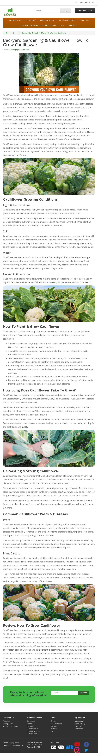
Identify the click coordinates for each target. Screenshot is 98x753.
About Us (6, 721)
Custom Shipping (33, 731)
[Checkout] (93, 2)
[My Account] (81, 2)
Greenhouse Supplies (47, 20)
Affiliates (54, 729)
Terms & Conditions (10, 726)
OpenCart (15, 743)
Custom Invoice (32, 729)
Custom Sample (32, 734)
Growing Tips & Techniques (19, 50)
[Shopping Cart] (89, 2)
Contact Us (31, 721)
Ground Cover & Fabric (67, 20)
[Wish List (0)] (86, 2)
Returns (30, 724)
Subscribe (83, 693)
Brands (53, 721)
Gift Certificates (56, 724)
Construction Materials (30, 25)
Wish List (78, 726)
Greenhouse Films (15, 20)
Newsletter (79, 729)
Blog (62, 25)
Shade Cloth (84, 20)
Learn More (72, 25)
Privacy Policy (8, 724)
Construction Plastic (49, 25)
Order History (80, 724)
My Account (79, 721)
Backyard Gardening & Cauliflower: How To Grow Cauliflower (44, 33)
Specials (54, 726)
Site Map (30, 726)
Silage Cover (30, 20)
